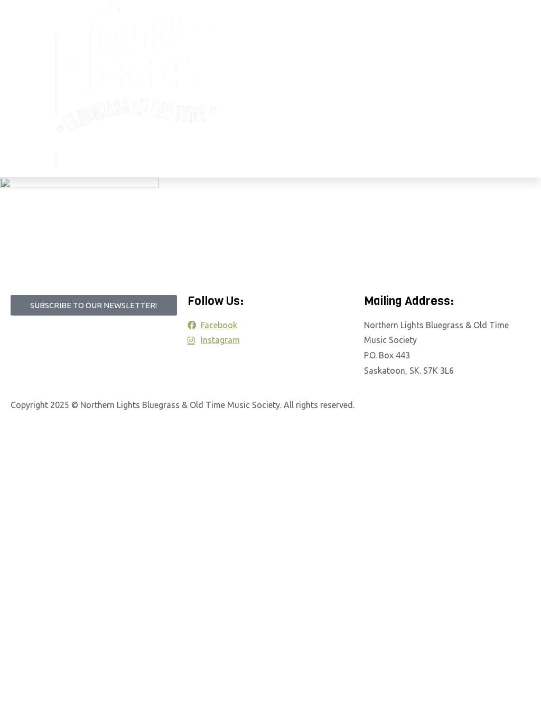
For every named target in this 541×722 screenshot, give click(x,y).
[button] (339, 89)
